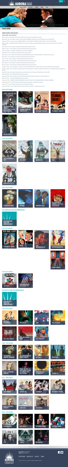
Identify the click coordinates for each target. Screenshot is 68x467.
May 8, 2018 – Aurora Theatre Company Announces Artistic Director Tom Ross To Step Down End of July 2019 (26, 72)
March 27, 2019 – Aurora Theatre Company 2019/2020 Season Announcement (19, 64)
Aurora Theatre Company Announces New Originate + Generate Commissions (27, 86)
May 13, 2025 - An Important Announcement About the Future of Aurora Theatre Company (22, 37)
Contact (37, 456)
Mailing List (30, 456)
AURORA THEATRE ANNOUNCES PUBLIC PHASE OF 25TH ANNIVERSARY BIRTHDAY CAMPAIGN (32, 80)
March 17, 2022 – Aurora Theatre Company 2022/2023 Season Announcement (19, 48)
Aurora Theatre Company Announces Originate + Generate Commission (27, 82)
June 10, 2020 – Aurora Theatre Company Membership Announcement (17, 58)
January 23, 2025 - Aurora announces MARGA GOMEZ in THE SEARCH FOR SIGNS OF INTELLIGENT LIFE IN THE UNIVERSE (29, 41)
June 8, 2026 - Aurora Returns (9, 35)
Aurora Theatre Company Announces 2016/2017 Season (21, 84)
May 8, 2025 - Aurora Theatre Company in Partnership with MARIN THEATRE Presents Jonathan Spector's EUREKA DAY (28, 39)
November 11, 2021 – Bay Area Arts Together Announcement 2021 (16, 52)
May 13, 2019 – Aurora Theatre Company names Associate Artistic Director (18, 62)
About (47, 7)
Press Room (22, 456)
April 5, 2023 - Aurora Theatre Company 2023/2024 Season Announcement (18, 46)
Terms (42, 456)
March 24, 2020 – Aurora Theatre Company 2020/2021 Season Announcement (19, 60)
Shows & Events (23, 7)
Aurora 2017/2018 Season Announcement (19, 78)
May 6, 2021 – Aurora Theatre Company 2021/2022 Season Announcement (18, 56)
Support (36, 7)
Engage (42, 7)
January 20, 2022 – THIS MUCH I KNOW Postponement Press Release (17, 50)
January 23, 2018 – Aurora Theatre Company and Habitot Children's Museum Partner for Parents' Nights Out (25, 76)
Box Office (30, 7)
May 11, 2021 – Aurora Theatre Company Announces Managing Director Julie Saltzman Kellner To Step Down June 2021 (28, 54)
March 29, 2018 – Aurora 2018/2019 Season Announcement (15, 74)
